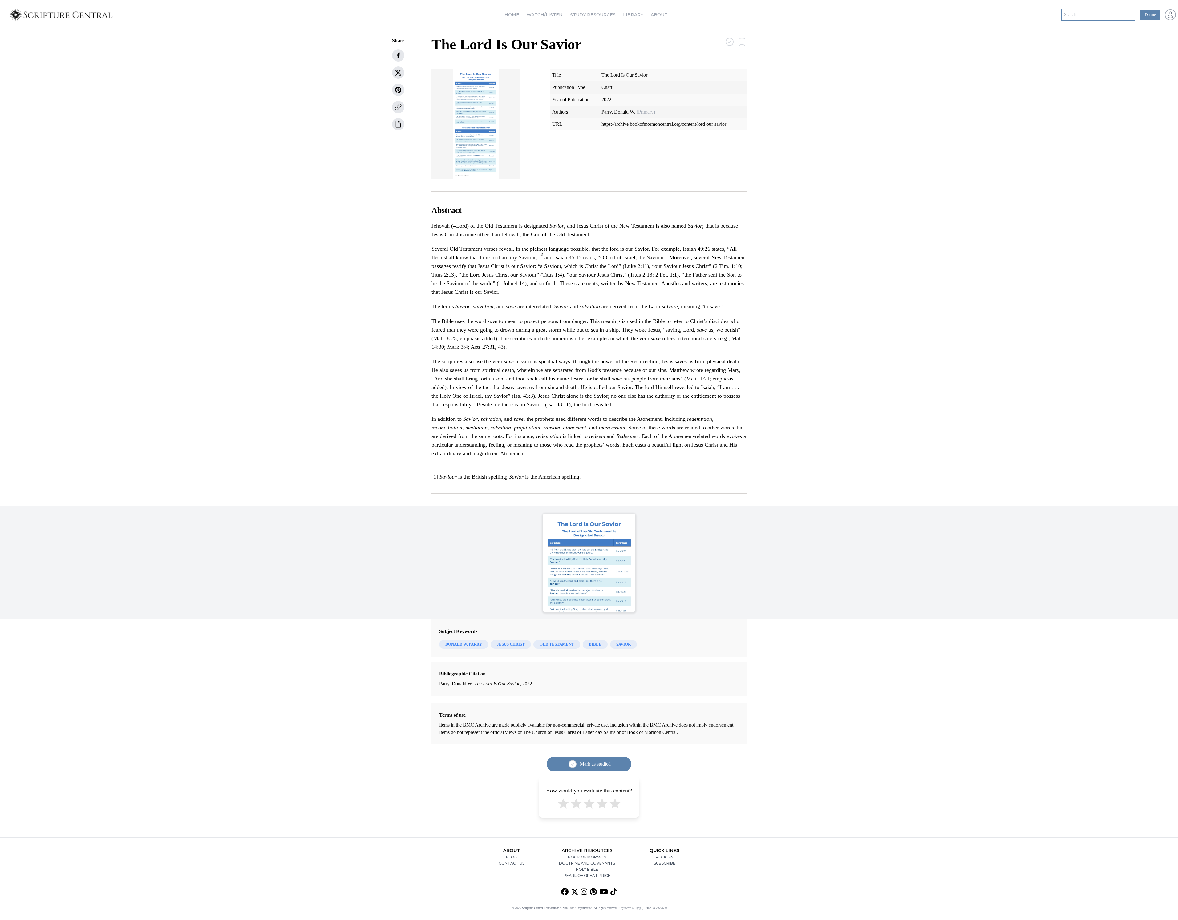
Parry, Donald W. (618, 111)
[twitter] (398, 72)
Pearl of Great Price (587, 875)
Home (511, 15)
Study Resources (593, 15)
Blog (511, 857)
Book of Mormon (587, 857)
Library (633, 15)
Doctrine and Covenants (587, 863)
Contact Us (511, 863)
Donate (1150, 15)
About (659, 15)
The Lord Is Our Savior (497, 683)
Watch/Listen (545, 15)
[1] (434, 477)
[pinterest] (398, 90)
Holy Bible (587, 869)
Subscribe (664, 863)
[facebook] (398, 55)
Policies (664, 857)
